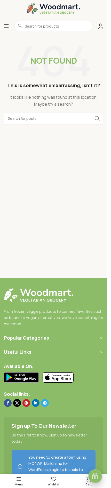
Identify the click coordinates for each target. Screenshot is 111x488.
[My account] (101, 26)
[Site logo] (53, 8)
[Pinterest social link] (26, 403)
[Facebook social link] (8, 403)
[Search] (97, 118)
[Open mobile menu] (6, 26)
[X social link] (17, 403)
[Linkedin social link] (35, 403)
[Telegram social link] (45, 403)
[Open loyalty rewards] (95, 476)
